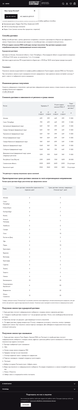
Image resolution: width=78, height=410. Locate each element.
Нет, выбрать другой (27, 16)
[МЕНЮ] (3, 4)
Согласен (25, 405)
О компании (7, 383)
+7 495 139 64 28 (8, 92)
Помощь (5, 389)
